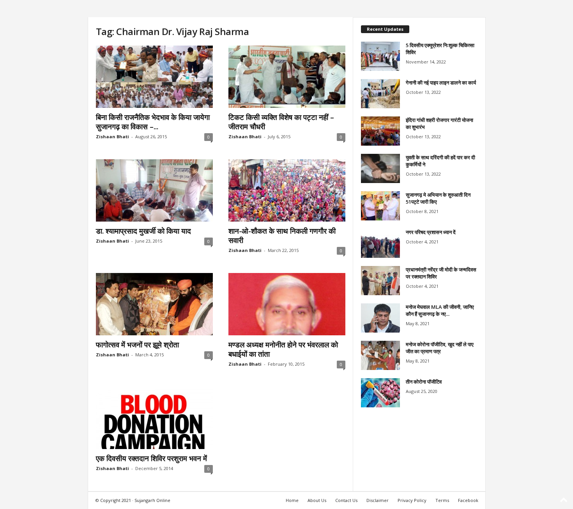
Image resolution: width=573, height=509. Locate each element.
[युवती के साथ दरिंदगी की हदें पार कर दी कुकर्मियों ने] (380, 168)
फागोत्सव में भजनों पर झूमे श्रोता (137, 345)
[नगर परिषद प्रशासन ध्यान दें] (380, 243)
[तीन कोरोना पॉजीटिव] (380, 392)
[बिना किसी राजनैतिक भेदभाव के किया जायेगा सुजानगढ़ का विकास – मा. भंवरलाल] (154, 77)
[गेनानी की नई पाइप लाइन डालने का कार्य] (380, 93)
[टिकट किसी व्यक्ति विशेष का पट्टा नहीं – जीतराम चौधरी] (286, 77)
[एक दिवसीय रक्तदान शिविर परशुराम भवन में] (154, 418)
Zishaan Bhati (112, 136)
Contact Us (346, 500)
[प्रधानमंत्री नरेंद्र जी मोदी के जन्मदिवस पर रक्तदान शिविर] (380, 280)
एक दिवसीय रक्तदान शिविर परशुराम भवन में (151, 458)
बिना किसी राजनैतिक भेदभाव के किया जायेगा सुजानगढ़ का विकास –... (153, 122)
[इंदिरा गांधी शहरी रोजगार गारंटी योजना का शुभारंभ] (380, 131)
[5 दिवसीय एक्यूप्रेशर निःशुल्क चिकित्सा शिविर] (380, 56)
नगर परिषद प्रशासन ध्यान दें (431, 232)
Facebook (468, 500)
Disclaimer (377, 500)
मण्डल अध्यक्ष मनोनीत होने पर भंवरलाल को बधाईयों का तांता (283, 349)
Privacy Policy (412, 500)
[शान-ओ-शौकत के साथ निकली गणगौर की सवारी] (286, 190)
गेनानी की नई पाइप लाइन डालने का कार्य (441, 82)
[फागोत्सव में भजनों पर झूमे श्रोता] (154, 304)
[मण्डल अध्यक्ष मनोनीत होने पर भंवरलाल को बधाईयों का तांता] (286, 304)
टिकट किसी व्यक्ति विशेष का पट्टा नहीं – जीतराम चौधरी (281, 122)
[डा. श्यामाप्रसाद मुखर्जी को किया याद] (154, 190)
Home (292, 500)
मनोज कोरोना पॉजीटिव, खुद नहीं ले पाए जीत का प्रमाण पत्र (440, 348)
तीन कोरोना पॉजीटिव (424, 381)
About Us (317, 500)
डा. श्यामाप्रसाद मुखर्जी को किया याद (143, 231)
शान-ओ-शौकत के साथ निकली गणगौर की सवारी (282, 235)
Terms (442, 500)
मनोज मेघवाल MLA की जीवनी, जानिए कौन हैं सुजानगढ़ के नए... (440, 310)
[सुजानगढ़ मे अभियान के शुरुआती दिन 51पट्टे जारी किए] (380, 205)
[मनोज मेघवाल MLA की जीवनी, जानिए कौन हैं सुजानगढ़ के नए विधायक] (380, 318)
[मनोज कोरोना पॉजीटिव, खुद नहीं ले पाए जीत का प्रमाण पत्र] (380, 355)
